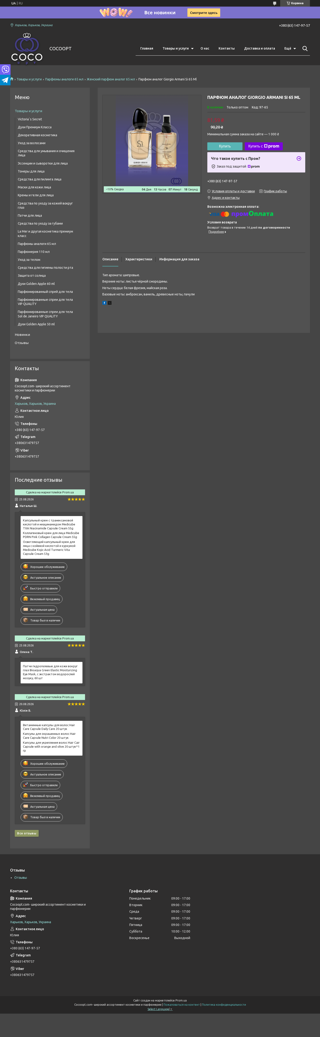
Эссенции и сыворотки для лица (43, 163)
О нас (205, 48)
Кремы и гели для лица (36, 195)
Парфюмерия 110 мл (34, 252)
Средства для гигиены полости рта (45, 267)
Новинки (22, 335)
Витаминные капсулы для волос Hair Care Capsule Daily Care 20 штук (49, 727)
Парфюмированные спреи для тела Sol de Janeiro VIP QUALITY (45, 314)
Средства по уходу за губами (40, 223)
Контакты (227, 48)
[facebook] (104, 303)
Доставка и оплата (259, 48)
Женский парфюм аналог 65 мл (111, 79)
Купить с (255, 146)
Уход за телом (29, 260)
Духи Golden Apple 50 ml (36, 324)
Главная (146, 48)
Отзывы (22, 343)
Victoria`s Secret (30, 119)
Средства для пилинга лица (39, 179)
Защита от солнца (32, 275)
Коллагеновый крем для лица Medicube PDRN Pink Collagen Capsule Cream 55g (51, 534)
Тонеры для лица (31, 171)
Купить (225, 146)
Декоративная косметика (37, 135)
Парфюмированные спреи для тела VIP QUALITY (45, 302)
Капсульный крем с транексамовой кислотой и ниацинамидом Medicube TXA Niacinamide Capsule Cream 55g (49, 524)
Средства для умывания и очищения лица (46, 153)
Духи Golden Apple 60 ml (36, 284)
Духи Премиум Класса (35, 127)
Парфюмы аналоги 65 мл (64, 79)
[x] (110, 303)
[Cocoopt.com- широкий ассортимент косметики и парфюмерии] (27, 48)
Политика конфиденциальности (224, 1004)
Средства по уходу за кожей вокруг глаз (45, 205)
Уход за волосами (31, 143)
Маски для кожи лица (34, 187)
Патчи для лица (30, 215)
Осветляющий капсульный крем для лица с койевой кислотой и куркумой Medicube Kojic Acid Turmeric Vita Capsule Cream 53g (49, 547)
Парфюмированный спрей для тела (45, 292)
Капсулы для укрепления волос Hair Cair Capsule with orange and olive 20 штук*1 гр (51, 746)
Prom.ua (181, 1000)
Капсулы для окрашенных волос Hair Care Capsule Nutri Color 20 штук (49, 735)
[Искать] (304, 48)
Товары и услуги (176, 48)
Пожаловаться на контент (182, 1004)
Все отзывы (26, 833)
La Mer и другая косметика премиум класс (45, 233)
